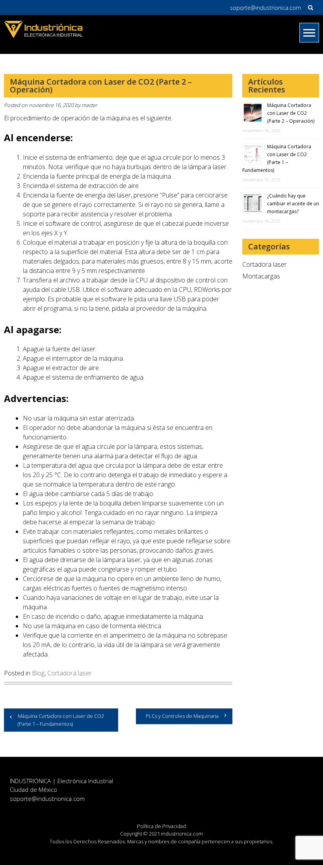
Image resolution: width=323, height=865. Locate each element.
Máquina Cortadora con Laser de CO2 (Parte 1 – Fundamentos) (61, 719)
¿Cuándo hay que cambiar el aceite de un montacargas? (293, 203)
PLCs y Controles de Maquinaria (182, 715)
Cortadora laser (69, 673)
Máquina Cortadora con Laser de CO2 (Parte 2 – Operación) (290, 113)
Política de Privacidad (161, 826)
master (89, 105)
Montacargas (261, 276)
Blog (38, 673)
